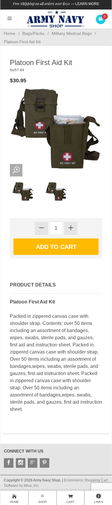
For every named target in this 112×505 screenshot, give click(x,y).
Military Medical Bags (72, 33)
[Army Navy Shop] (56, 18)
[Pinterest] (44, 463)
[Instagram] (20, 463)
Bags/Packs (33, 33)
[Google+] (32, 463)
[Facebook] (8, 463)
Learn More (87, 4)
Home (9, 33)
